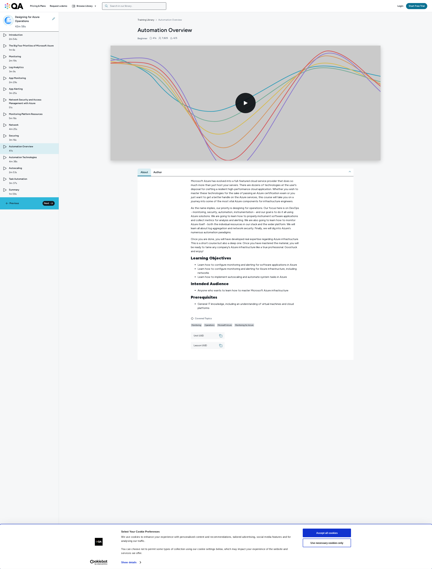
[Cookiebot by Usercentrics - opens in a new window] (99, 562)
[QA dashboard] (14, 6)
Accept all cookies (327, 533)
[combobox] (134, 6)
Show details (129, 562)
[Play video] (245, 103)
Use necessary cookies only (326, 542)
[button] (38, 6)
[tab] (144, 172)
